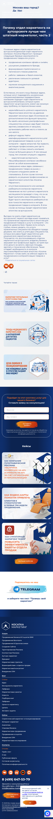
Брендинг (6, 659)
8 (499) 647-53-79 (16, 779)
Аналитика (6, 725)
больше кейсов (25, 561)
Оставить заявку (27, 424)
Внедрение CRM (8, 671)
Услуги (5, 633)
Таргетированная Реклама (12, 650)
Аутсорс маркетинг (9, 656)
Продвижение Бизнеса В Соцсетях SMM (17, 637)
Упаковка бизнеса (9, 728)
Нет (20, 10)
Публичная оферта (9, 758)
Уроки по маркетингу (10, 704)
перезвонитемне (12, 796)
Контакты (6, 745)
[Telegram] (11, 266)
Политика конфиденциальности (14, 807)
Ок (30, 803)
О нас (4, 755)
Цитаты (5, 708)
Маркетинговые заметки (12, 692)
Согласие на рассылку (11, 761)
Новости (5, 695)
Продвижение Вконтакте (12, 640)
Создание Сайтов (9, 647)
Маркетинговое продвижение (14, 731)
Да (14, 10)
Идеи (4, 683)
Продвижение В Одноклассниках (15, 643)
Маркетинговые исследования (14, 740)
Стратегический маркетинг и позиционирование (21, 719)
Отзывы (5, 749)
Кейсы (4, 715)
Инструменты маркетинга (12, 686)
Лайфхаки (6, 689)
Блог (4, 676)
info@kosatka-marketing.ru (14, 788)
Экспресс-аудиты (9, 711)
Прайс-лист (6, 752)
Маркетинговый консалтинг (13, 668)
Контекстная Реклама (10, 653)
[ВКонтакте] (6, 266)
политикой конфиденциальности (32, 433)
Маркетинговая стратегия (12, 662)
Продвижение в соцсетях (12, 734)
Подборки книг (8, 698)
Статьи (4, 679)
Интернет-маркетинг (10, 722)
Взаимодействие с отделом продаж (16, 665)
